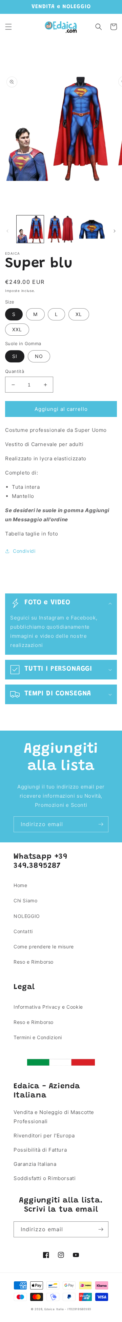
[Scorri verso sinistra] (7, 231)
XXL (17, 329)
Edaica (49, 1309)
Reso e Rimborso (34, 962)
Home (20, 885)
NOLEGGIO (27, 916)
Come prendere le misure (44, 946)
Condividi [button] (24, 551)
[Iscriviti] (100, 824)
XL (79, 314)
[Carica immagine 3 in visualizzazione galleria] (91, 229)
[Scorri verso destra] (114, 231)
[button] (8, 26)
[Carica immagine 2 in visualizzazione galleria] (60, 229)
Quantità (14, 371)
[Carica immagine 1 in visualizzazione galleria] (30, 229)
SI (14, 356)
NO (39, 356)
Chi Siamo (25, 900)
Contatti (23, 931)
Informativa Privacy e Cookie (48, 1007)
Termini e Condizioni (38, 1037)
